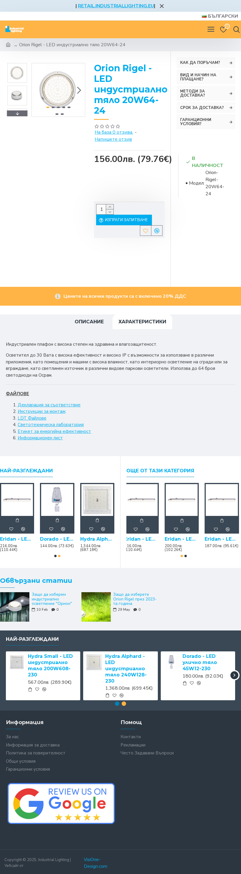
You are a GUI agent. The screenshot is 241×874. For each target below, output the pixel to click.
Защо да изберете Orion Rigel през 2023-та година (135, 599)
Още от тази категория (160, 471)
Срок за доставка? (202, 107)
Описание (89, 322)
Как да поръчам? (200, 62)
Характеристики (142, 322)
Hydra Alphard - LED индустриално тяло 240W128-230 (126, 668)
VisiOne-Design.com (95, 863)
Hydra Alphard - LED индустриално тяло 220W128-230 (97, 539)
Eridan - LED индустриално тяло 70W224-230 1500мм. (17, 539)
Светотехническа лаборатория (51, 425)
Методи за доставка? (192, 93)
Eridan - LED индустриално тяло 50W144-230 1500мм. (224, 539)
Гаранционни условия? (195, 122)
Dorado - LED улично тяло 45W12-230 (200, 662)
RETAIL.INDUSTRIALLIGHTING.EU (116, 6)
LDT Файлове (32, 418)
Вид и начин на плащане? (198, 77)
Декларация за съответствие (49, 405)
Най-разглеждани (26, 471)
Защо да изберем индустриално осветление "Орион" (52, 599)
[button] (37, 90)
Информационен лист (40, 438)
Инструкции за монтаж (42, 411)
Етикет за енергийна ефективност (54, 431)
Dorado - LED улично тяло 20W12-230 (57, 539)
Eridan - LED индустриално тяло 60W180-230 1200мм (184, 539)
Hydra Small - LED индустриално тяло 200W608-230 (50, 665)
